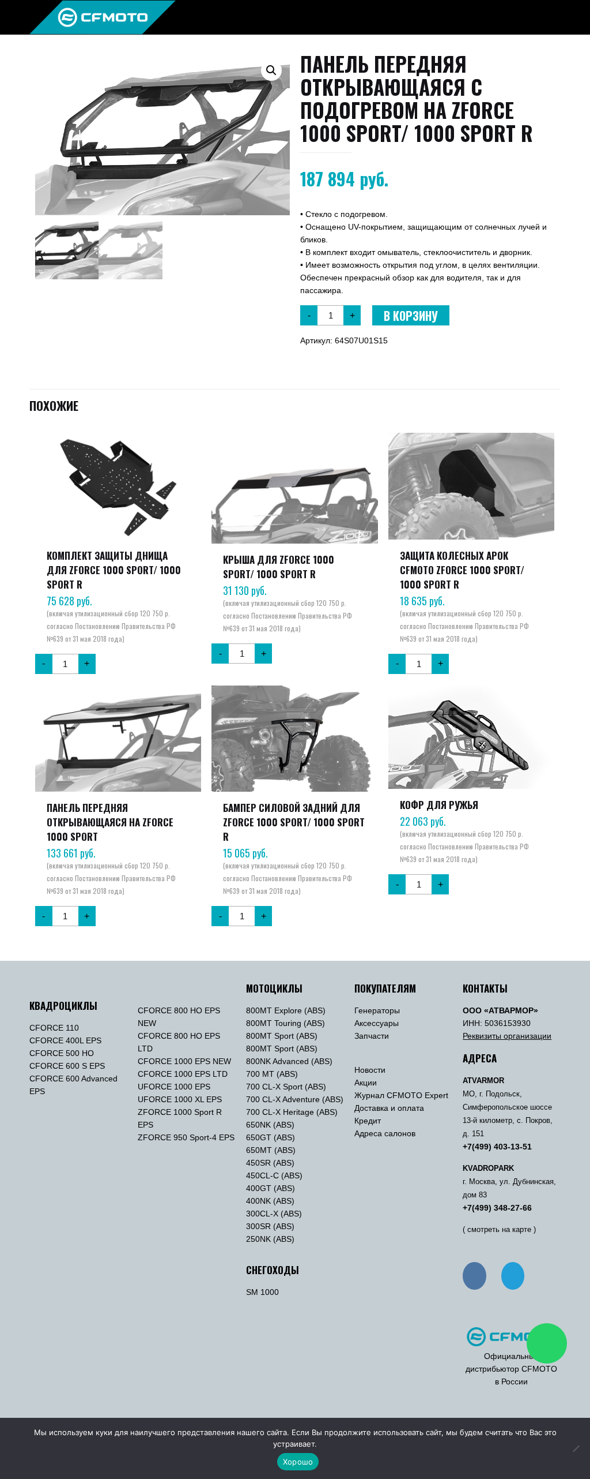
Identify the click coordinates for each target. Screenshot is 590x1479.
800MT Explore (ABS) (286, 1010)
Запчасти (371, 1035)
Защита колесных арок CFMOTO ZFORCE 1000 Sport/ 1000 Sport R (462, 569)
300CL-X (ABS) (274, 1213)
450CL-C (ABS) (274, 1175)
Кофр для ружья (439, 804)
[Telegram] (512, 1276)
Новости (369, 1069)
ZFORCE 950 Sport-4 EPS (186, 1137)
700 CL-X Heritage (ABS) (292, 1112)
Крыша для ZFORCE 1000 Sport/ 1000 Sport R (278, 566)
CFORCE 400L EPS (65, 1040)
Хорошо (298, 1461)
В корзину (411, 315)
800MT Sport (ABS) (281, 1035)
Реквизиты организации (507, 1035)
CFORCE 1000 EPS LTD (183, 1074)
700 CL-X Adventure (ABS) (294, 1099)
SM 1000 (262, 1292)
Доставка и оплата (389, 1108)
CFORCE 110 (54, 1027)
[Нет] (575, 1448)
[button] (271, 70)
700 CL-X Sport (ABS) (286, 1086)
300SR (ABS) (270, 1226)
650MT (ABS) (271, 1150)
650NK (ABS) (270, 1124)
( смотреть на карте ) (499, 1230)
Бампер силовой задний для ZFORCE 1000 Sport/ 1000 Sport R (294, 822)
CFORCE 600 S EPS (67, 1065)
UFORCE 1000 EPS (174, 1086)
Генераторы (377, 1010)
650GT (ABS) (270, 1137)
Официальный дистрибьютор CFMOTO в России (511, 1368)
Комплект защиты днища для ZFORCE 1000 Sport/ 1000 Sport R (114, 569)
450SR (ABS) (270, 1162)
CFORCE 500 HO (61, 1053)
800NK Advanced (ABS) (289, 1061)
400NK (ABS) (270, 1200)
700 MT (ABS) (272, 1074)
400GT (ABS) (270, 1188)
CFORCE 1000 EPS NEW (184, 1061)
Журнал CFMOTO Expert (401, 1095)
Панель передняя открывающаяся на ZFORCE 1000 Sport (110, 822)
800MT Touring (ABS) (285, 1023)
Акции (365, 1082)
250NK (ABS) (270, 1239)
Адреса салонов (384, 1133)
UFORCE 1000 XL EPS (180, 1099)
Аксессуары (376, 1023)
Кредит (367, 1120)
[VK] (474, 1276)
